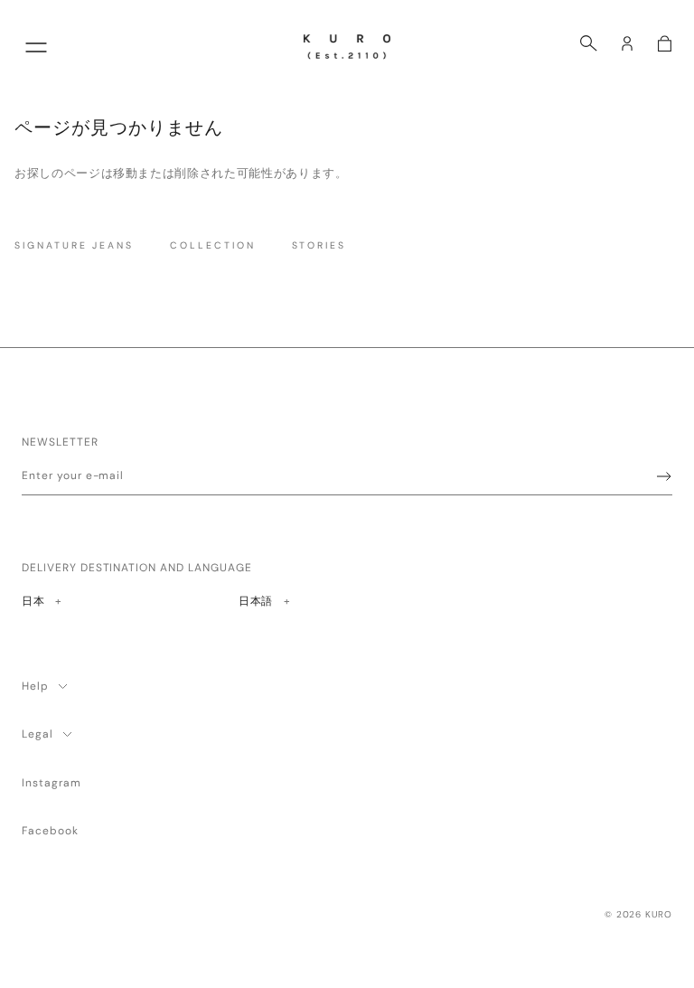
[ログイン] (627, 43)
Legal (37, 734)
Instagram (51, 783)
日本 (41, 600)
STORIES (319, 245)
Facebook (50, 830)
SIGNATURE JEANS (74, 245)
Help (35, 686)
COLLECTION (212, 245)
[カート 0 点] (664, 43)
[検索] (588, 43)
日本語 (256, 600)
